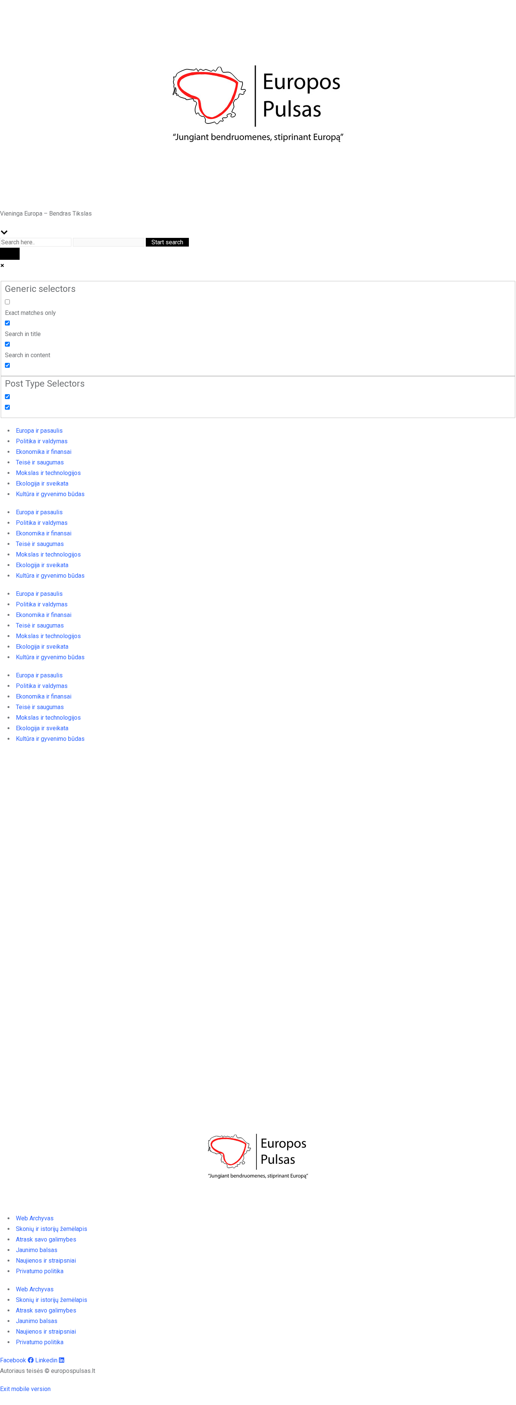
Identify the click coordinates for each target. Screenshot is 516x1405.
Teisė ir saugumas (40, 462)
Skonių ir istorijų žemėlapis (51, 1228)
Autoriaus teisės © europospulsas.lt (47, 1370)
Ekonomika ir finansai (43, 451)
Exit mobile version (25, 1389)
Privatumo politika (39, 1271)
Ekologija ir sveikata (42, 483)
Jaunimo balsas (36, 1250)
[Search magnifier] (10, 254)
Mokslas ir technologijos (48, 473)
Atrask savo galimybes (46, 1239)
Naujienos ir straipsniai (46, 1260)
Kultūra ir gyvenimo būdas (50, 494)
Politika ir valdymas (42, 441)
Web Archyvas (35, 1218)
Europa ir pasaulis (39, 430)
